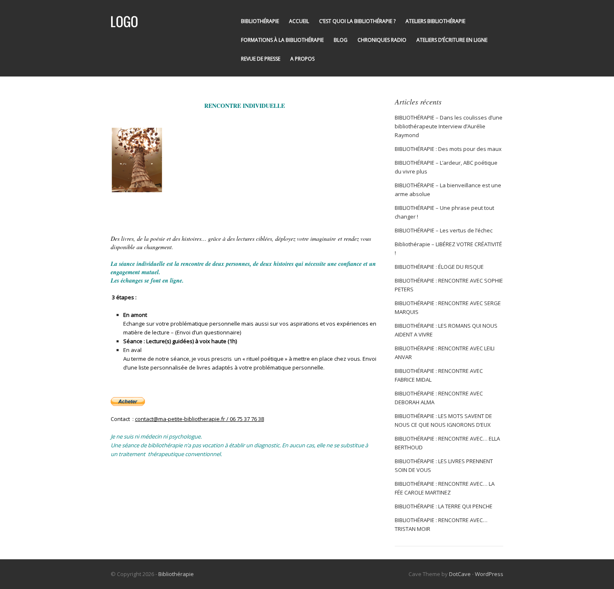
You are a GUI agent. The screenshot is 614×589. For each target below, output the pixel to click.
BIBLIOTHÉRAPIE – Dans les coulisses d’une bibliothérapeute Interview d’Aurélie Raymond (448, 126)
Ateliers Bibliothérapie (435, 21)
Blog (341, 39)
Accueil (299, 21)
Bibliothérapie (260, 21)
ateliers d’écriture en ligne (451, 39)
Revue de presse (260, 58)
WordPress (489, 574)
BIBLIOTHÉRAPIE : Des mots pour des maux (448, 149)
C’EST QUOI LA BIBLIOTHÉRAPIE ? (357, 21)
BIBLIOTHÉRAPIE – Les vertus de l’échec (443, 230)
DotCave (460, 574)
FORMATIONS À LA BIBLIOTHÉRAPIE (282, 39)
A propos (302, 58)
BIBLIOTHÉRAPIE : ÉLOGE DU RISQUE (439, 266)
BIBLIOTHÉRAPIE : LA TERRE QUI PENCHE (443, 506)
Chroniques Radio (382, 39)
